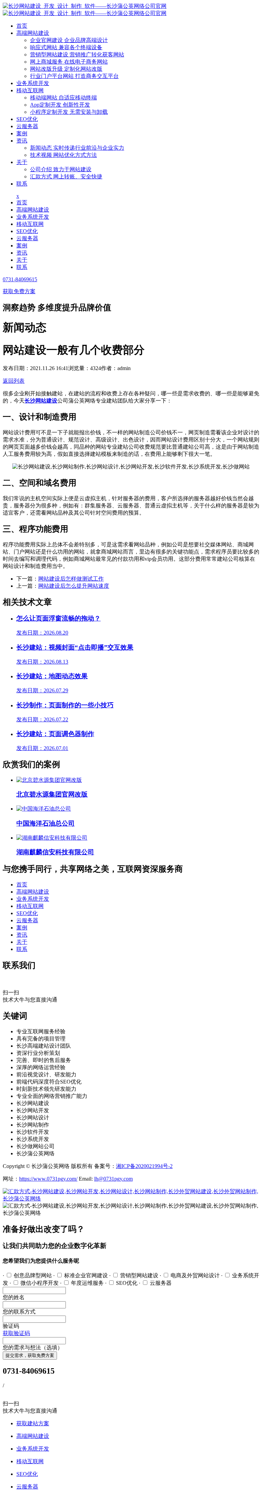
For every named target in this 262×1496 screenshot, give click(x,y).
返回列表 (14, 381)
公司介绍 (60, 169)
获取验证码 (16, 1333)
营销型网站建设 (77, 54)
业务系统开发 (32, 83)
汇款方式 (66, 176)
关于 (21, 162)
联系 (21, 184)
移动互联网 (30, 90)
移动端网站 (63, 97)
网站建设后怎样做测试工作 (71, 579)
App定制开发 (60, 105)
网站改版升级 (66, 69)
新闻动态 (77, 148)
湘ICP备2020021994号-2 (144, 1166)
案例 (21, 133)
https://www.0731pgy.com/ (48, 1179)
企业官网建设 (69, 40)
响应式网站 (66, 47)
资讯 (21, 141)
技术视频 (63, 155)
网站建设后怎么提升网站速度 (73, 586)
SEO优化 (27, 119)
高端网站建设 (32, 33)
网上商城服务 (69, 62)
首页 (21, 26)
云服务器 (27, 126)
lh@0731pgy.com (113, 1179)
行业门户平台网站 (74, 76)
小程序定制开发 (69, 112)
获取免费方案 (19, 291)
